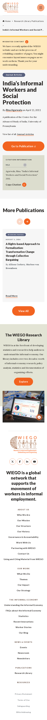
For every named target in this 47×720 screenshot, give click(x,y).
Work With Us (23, 542)
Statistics (23, 616)
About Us (23, 510)
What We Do (23, 573)
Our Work (23, 568)
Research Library (23, 673)
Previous (20, 221)
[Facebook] (20, 461)
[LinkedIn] (27, 461)
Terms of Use (23, 700)
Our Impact (23, 585)
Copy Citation (13, 184)
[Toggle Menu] (40, 7)
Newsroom (23, 653)
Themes (23, 579)
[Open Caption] (39, 417)
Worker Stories (24, 627)
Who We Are (23, 515)
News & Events (23, 642)
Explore (23, 381)
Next (27, 221)
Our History (23, 531)
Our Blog (23, 632)
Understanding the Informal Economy (23, 605)
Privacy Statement (23, 694)
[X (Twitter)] (12, 461)
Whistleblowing (23, 712)
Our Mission (23, 520)
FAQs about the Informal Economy (23, 610)
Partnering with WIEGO (23, 548)
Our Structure (23, 526)
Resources (23, 682)
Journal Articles (25, 134)
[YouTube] (34, 461)
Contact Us (23, 553)
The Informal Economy (23, 600)
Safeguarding (23, 706)
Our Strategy (23, 590)
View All (23, 311)
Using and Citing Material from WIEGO (23, 559)
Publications (23, 668)
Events (23, 647)
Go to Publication (18, 146)
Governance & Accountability (23, 537)
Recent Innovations (23, 621)
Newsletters (23, 658)
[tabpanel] (23, 406)
